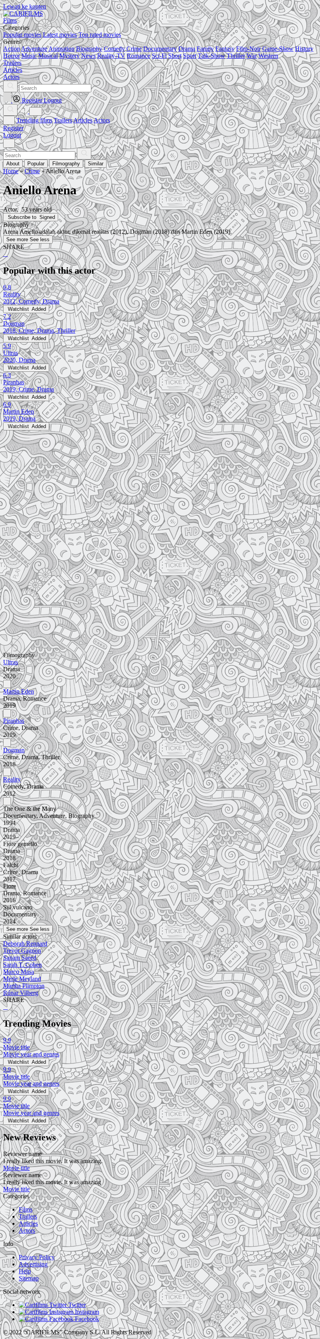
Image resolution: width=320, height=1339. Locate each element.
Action (11, 48)
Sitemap (29, 1278)
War (252, 55)
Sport (189, 55)
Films (25, 1209)
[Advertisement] (160, 485)
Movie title (16, 1168)
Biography (89, 48)
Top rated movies (99, 34)
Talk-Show (211, 55)
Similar (95, 164)
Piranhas (13, 720)
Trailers (63, 120)
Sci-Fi (159, 55)
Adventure (34, 48)
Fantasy (225, 48)
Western (268, 55)
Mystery (69, 55)
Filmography (66, 164)
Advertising (33, 1264)
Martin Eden (18, 691)
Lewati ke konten (24, 6)
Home (10, 171)
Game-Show (277, 48)
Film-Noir (248, 48)
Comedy (114, 48)
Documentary (160, 48)
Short (174, 55)
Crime (134, 48)
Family (205, 48)
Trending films (34, 120)
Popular (35, 164)
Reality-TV (111, 55)
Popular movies (22, 34)
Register (13, 128)
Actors (102, 120)
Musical (48, 55)
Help (25, 1271)
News (88, 55)
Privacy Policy (37, 1257)
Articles (82, 120)
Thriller (236, 55)
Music (29, 55)
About (13, 164)
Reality (12, 779)
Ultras (10, 662)
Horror (11, 55)
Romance (138, 55)
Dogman (14, 750)
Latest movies (60, 34)
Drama (186, 48)
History (304, 48)
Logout (12, 135)
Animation (61, 48)
